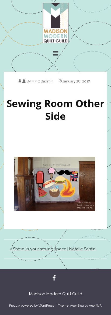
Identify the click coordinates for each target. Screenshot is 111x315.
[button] (55, 54)
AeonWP (95, 305)
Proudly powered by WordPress (31, 305)
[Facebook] (54, 278)
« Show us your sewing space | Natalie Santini (52, 249)
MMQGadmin (43, 81)
